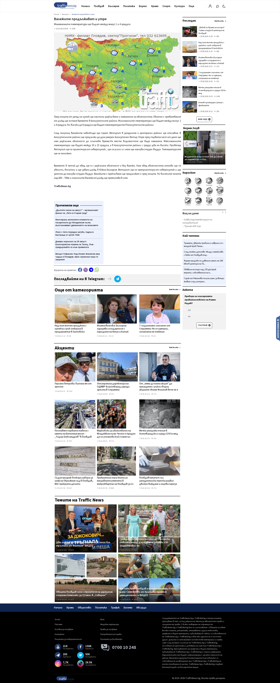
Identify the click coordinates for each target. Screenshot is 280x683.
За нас (57, 619)
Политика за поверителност (68, 639)
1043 (154, 438)
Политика (129, 6)
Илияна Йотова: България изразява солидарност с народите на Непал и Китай (112, 329)
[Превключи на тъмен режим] (223, 6)
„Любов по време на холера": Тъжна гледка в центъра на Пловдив (211, 30)
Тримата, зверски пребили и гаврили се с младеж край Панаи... (203, 245)
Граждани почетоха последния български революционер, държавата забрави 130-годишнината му (145, 542)
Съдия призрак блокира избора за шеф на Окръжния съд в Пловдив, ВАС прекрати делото (74, 481)
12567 (70, 391)
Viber (85, 270)
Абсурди (141, 607)
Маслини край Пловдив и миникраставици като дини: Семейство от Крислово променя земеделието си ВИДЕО (147, 592)
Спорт (166, 6)
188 (217, 51)
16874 (72, 600)
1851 (112, 394)
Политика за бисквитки (111, 639)
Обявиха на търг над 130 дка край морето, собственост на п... (200, 271)
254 (217, 111)
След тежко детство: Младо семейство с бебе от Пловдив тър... (203, 254)
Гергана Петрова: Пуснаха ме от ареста (73, 385)
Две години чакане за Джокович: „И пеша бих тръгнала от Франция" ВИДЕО (83, 544)
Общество (84, 607)
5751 (112, 441)
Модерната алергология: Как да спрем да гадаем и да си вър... (203, 158)
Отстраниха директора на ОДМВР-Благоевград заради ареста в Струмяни (113, 387)
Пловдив (99, 6)
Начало (85, 6)
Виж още (203, 119)
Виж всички (173, 289)
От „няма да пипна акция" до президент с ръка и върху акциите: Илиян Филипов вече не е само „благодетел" (158, 387)
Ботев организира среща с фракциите (211, 104)
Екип (102, 619)
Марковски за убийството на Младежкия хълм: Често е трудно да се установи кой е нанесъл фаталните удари (116, 434)
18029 (135, 600)
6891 (112, 488)
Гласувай (203, 325)
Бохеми (128, 607)
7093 (70, 441)
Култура (179, 6)
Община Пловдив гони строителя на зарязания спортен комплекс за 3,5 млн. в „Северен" (84, 593)
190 (70, 336)
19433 (200, 162)
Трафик (115, 607)
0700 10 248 (124, 647)
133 (112, 336)
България (113, 6)
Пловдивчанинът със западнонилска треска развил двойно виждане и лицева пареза (158, 481)
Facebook (80, 270)
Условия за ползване (64, 629)
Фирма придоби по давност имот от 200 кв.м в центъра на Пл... (203, 262)
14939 (72, 550)
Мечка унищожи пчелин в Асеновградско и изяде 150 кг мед (158, 432)
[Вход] (210, 7)
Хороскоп (188, 173)
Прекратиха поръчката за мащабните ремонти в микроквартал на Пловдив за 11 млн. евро (115, 481)
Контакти (59, 634)
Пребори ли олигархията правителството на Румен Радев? (200, 300)
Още (191, 6)
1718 (154, 488)
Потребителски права (110, 634)
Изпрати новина (278, 328)
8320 (135, 550)
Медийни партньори (109, 624)
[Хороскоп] (204, 205)
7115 (154, 394)
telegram (91, 270)
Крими (154, 6)
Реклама (58, 624)
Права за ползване (108, 629)
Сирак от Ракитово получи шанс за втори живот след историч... (204, 280)
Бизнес (143, 6)
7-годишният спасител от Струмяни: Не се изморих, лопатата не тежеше (154, 329)
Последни (189, 21)
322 (154, 336)
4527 (70, 488)
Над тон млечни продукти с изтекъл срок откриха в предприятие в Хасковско (70, 329)
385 (217, 36)
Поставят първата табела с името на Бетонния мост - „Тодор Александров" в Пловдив (73, 434)
